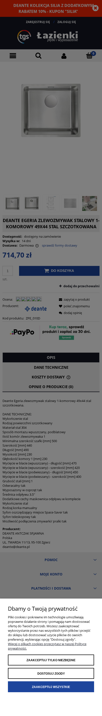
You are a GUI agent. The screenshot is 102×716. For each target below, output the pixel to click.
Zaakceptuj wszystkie (51, 687)
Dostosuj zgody (51, 673)
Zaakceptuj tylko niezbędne (51, 660)
